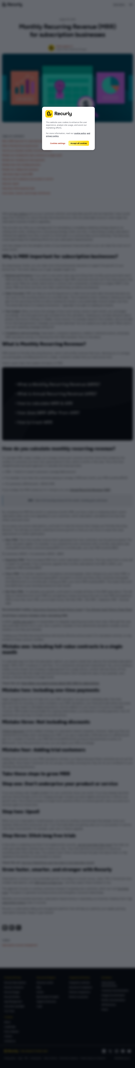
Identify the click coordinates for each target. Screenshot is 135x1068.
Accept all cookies (79, 143)
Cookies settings (57, 143)
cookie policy (80, 133)
